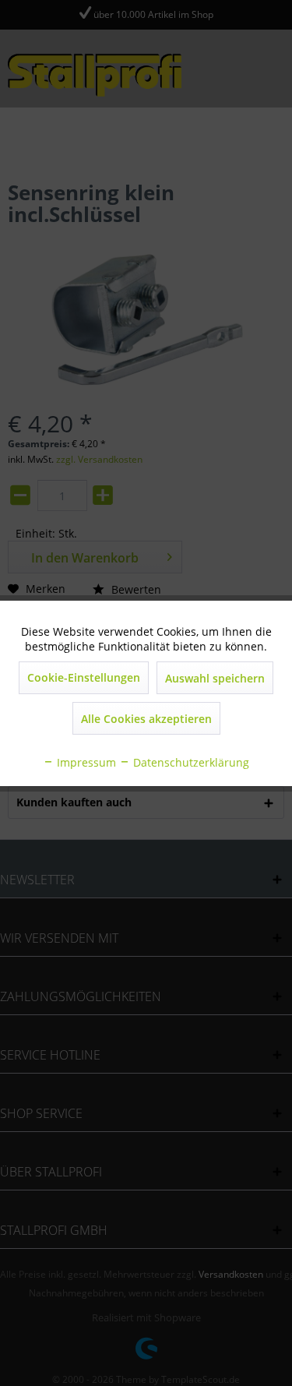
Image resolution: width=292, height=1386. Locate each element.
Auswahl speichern (215, 678)
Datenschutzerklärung (189, 762)
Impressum (85, 762)
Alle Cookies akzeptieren (146, 718)
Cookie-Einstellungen (83, 677)
